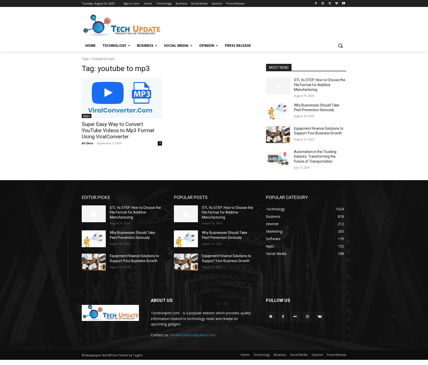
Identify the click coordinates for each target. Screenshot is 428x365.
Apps (86, 116)
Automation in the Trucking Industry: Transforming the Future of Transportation (315, 156)
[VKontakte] (319, 316)
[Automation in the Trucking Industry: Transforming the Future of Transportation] (278, 157)
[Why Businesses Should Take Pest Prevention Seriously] (278, 111)
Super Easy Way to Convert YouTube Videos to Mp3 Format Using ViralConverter (118, 130)
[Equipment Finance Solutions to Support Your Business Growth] (278, 134)
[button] (340, 45)
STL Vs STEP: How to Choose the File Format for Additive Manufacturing (319, 85)
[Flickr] (295, 316)
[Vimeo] (336, 3)
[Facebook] (316, 3)
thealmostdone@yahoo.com (193, 335)
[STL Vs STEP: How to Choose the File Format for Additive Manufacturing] (278, 86)
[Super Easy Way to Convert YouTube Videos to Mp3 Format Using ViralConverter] (122, 98)
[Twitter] (330, 3)
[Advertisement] (251, 25)
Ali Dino (87, 143)
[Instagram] (323, 3)
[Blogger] (271, 316)
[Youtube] (343, 3)
